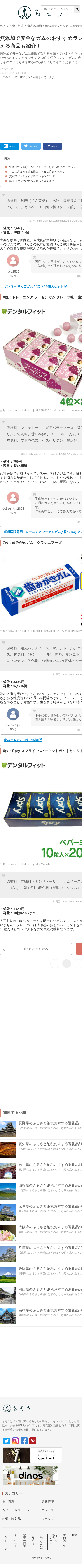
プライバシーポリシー (54, 1539)
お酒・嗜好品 (11, 1518)
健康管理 (48, 1501)
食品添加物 (34, 26)
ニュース (48, 1510)
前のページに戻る (35, 949)
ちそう (4, 26)
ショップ (48, 1518)
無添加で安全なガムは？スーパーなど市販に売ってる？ (42, 167)
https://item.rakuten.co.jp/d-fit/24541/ (28, 864)
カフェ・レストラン (16, 1510)
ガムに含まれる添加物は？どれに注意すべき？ (37, 171)
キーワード (15, 1541)
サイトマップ (5, 1542)
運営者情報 (24, 1541)
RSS (75, 1535)
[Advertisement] (41, 71)
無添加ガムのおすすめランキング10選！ (33, 176)
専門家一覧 (64, 1541)
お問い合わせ (41, 1542)
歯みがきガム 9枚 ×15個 (21, 740)
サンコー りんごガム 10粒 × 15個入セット (33, 286)
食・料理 (18, 26)
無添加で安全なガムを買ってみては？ (31, 180)
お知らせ (33, 1539)
